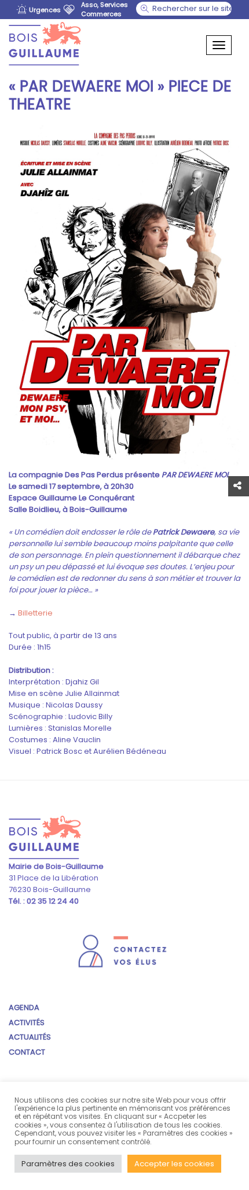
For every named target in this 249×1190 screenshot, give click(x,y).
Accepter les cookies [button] (174, 1163)
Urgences (45, 9)
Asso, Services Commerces (104, 9)
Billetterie (35, 612)
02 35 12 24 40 (52, 901)
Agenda (24, 1007)
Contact (27, 1052)
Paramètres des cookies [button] (68, 1163)
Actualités (30, 1036)
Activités (27, 1022)
